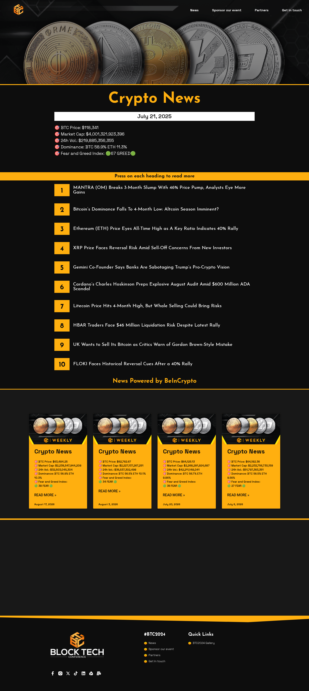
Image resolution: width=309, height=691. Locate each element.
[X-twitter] (68, 673)
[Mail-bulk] (99, 673)
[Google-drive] (91, 673)
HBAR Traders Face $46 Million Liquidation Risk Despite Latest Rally (146, 325)
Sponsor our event (226, 10)
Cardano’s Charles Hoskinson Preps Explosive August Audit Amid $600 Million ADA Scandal (161, 286)
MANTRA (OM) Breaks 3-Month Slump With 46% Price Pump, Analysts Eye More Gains (159, 190)
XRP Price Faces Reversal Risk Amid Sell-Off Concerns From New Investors (152, 248)
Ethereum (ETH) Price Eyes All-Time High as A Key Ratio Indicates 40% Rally (155, 228)
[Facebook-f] (53, 673)
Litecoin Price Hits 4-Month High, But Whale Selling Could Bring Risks (147, 306)
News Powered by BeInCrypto (155, 381)
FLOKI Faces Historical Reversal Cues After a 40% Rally (132, 364)
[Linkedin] (83, 673)
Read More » (45, 495)
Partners (262, 10)
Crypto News (53, 451)
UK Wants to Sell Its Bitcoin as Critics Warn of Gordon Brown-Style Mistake (152, 344)
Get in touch (292, 10)
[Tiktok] (76, 673)
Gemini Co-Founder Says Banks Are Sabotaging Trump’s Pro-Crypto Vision (151, 267)
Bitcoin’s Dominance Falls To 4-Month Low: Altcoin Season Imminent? (146, 209)
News (194, 10)
